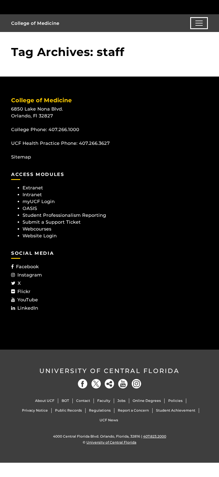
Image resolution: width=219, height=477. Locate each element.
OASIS (30, 208)
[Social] (109, 383)
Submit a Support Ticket (52, 222)
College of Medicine (35, 23)
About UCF (44, 400)
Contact (83, 400)
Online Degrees (147, 400)
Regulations (100, 410)
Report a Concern (133, 410)
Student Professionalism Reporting (64, 215)
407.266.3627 (94, 143)
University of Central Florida (109, 371)
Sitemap (21, 157)
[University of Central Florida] (49, 7)
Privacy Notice (35, 410)
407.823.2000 (154, 436)
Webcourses (37, 229)
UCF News (109, 420)
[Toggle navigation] (199, 23)
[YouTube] (123, 383)
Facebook (27, 266)
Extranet (33, 188)
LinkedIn (27, 308)
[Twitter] (96, 383)
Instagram (29, 275)
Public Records (68, 410)
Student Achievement (175, 410)
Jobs (121, 400)
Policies (175, 400)
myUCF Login (39, 201)
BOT (65, 400)
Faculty (103, 400)
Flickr (24, 291)
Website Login (40, 235)
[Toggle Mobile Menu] (206, 6)
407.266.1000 (63, 129)
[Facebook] (83, 383)
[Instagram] (136, 383)
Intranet (32, 194)
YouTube (27, 299)
